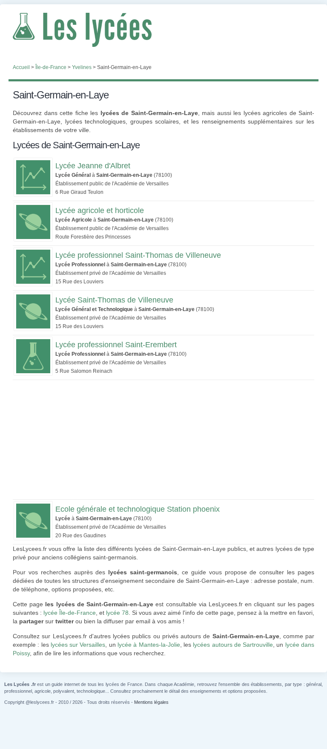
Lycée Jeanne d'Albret (92, 165)
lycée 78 (117, 612)
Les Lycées (163, 30)
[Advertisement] (163, 439)
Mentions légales (151, 702)
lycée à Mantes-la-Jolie (149, 644)
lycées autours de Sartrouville (233, 644)
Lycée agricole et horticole (99, 210)
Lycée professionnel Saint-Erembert (116, 344)
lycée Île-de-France (69, 612)
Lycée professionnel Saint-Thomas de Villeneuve (138, 255)
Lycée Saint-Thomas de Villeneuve (114, 300)
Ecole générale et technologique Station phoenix (137, 509)
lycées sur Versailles (78, 644)
